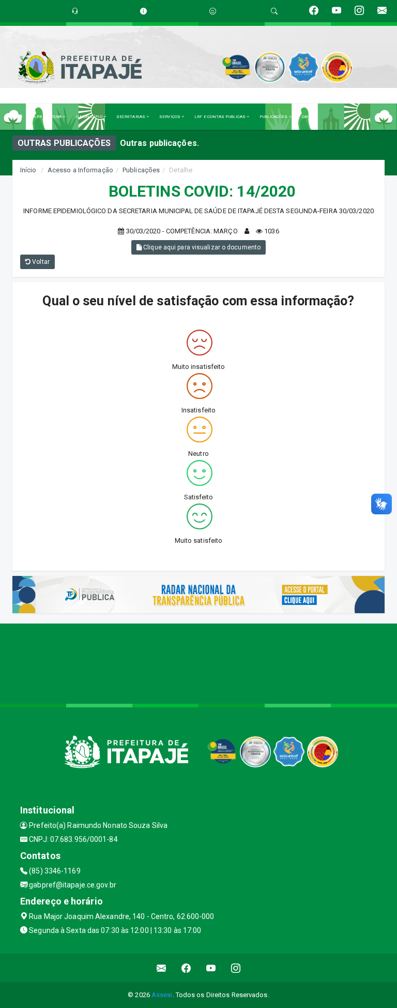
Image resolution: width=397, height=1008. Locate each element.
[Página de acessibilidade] (212, 11)
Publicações (141, 170)
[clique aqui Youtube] (211, 968)
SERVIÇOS (170, 116)
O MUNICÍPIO (89, 116)
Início (28, 170)
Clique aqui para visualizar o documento (201, 247)
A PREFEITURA (48, 116)
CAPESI (309, 116)
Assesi (162, 995)
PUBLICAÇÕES (273, 116)
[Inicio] (20, 116)
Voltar (40, 261)
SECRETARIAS (131, 116)
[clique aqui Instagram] (236, 968)
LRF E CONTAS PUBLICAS (220, 116)
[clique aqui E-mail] (161, 968)
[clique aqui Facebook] (186, 968)
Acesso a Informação (80, 170)
